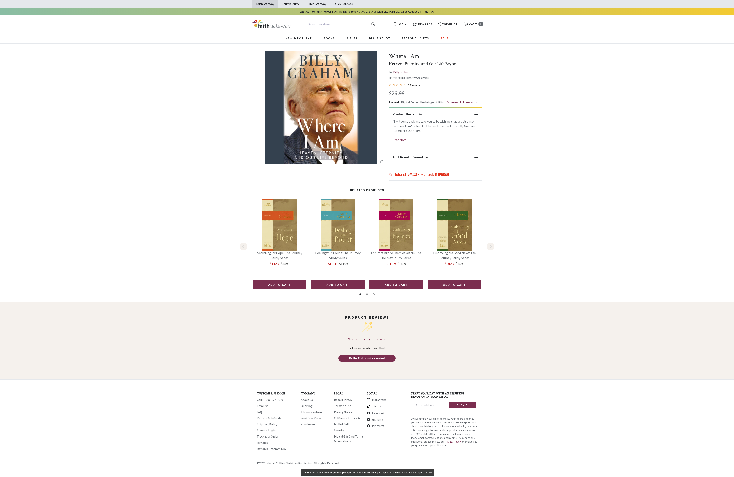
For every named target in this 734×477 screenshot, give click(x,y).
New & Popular (299, 38)
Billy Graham (401, 72)
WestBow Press (311, 418)
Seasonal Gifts (415, 38)
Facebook (378, 413)
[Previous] (243, 246)
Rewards (262, 442)
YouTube (377, 420)
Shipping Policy (267, 424)
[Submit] (373, 24)
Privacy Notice (343, 412)
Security (339, 430)
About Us (307, 400)
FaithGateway (265, 4)
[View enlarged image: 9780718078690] (321, 107)
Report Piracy (343, 400)
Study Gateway (343, 4)
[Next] (490, 246)
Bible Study (379, 38)
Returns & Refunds (269, 418)
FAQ (259, 412)
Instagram (379, 400)
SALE (445, 38)
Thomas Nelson (311, 412)
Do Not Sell (341, 424)
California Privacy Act (348, 418)
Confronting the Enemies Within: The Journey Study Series (396, 255)
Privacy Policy (453, 441)
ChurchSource (291, 4)
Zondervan (308, 424)
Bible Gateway (316, 4)
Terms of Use (342, 406)
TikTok (376, 406)
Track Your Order (267, 436)
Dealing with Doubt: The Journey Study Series (338, 255)
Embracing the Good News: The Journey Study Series (454, 255)
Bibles (352, 38)
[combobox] (342, 24)
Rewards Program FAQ (271, 449)
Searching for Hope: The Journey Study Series (279, 255)
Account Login (266, 430)
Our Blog (307, 406)
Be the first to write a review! (367, 358)
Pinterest (378, 426)
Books (329, 38)
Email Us (262, 406)
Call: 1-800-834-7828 (270, 400)
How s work (464, 102)
